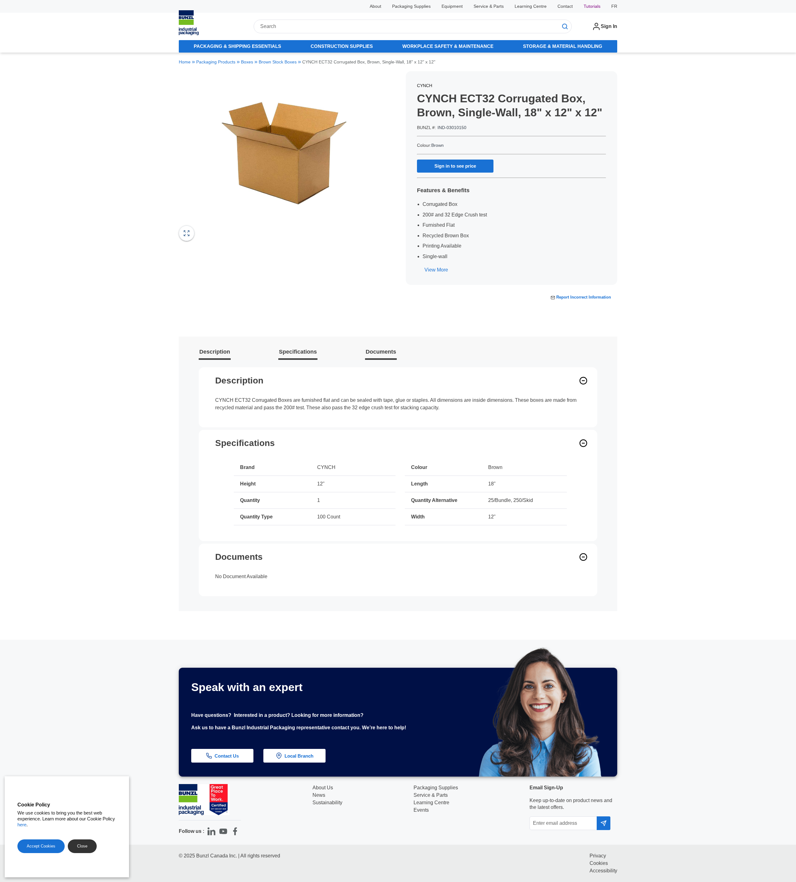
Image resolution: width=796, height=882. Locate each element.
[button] (779, 785)
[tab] (237, 46)
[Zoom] (186, 233)
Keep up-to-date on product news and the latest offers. (571, 804)
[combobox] (412, 26)
